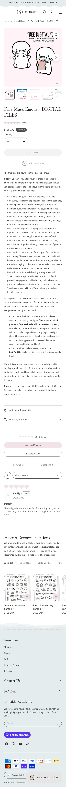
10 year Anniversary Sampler (14, 607)
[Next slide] (56, 57)
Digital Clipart (20, 21)
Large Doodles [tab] (44, 562)
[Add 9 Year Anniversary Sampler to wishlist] (37, 577)
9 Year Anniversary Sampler (43, 607)
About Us (8, 646)
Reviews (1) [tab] (18, 464)
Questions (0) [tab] (47, 464)
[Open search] (7, 475)
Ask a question (33, 453)
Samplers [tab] (8, 562)
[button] (6, 12)
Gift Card (8, 670)
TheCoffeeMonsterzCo (20, 782)
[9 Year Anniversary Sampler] (46, 587)
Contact (7, 653)
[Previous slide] (10, 57)
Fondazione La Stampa (18, 272)
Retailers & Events (12, 664)
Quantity (8, 134)
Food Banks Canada (16, 252)
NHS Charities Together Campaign (23, 228)
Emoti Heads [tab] (25, 562)
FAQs (6, 659)
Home (6, 21)
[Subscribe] (58, 724)
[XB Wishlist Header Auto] (52, 12)
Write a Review (33, 445)
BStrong (11, 196)
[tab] (9, 94)
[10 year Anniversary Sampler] (17, 587)
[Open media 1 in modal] (56, 34)
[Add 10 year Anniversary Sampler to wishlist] (8, 577)
